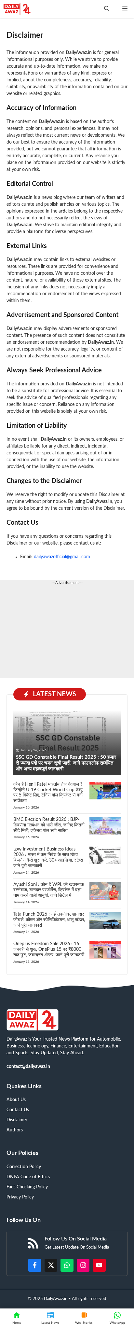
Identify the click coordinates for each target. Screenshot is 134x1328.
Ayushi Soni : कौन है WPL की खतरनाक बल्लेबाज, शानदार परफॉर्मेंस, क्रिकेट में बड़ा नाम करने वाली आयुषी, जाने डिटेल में (48, 890)
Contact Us (18, 1110)
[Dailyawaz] (17, 9)
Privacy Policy (20, 1197)
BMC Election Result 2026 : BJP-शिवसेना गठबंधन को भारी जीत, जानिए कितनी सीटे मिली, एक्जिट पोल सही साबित (49, 825)
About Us (16, 1100)
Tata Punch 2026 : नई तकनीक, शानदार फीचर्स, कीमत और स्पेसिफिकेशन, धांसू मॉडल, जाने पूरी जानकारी (49, 920)
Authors (15, 1130)
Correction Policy (24, 1167)
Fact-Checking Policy (27, 1187)
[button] (107, 9)
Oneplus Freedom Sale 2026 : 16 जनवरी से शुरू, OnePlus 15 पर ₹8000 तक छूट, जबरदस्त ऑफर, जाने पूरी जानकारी (48, 949)
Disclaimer (17, 1120)
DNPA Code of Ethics (28, 1177)
